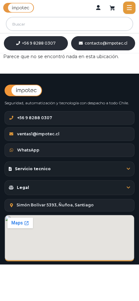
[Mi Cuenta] (98, 8)
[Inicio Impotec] (23, 90)
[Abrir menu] (129, 7)
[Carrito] (112, 8)
